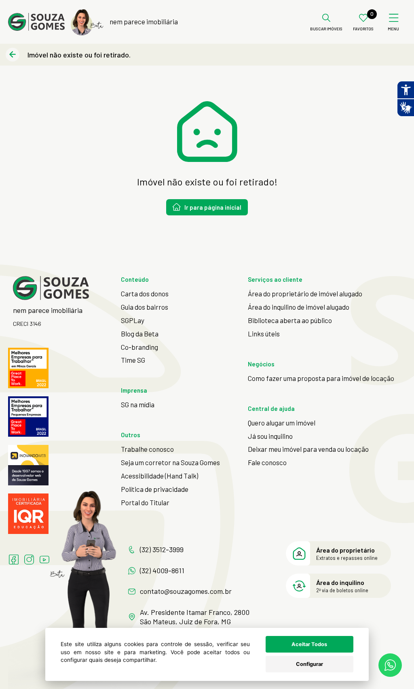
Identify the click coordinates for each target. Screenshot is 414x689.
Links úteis (264, 334)
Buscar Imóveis (326, 29)
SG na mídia (137, 404)
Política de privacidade (154, 489)
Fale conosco (267, 462)
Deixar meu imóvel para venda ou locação (308, 449)
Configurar (309, 664)
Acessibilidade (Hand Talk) (159, 476)
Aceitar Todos (309, 644)
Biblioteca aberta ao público (290, 320)
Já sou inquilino (270, 436)
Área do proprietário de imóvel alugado (305, 293)
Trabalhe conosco (147, 449)
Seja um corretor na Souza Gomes (170, 462)
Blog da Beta (139, 334)
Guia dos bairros (144, 307)
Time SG (133, 360)
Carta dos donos (145, 293)
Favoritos (363, 29)
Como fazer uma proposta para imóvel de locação (321, 378)
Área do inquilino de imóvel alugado (298, 307)
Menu (393, 29)
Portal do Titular (145, 502)
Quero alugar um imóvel (281, 423)
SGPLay (132, 320)
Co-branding (139, 347)
